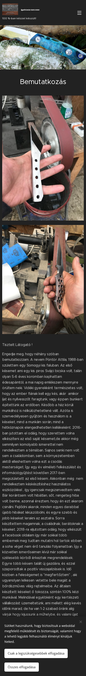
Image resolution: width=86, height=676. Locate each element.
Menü (79, 12)
